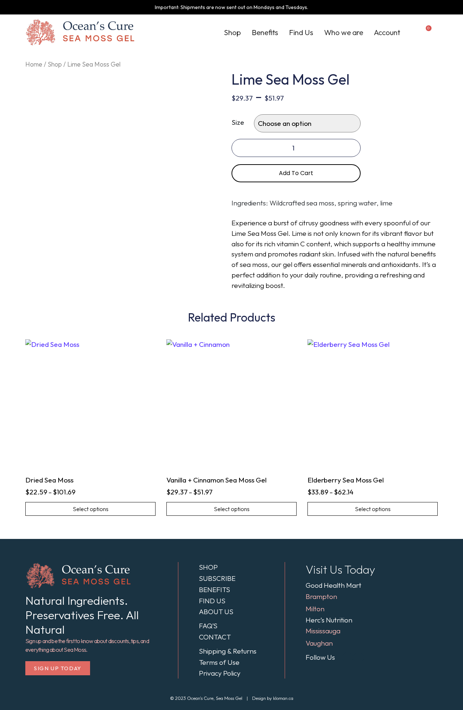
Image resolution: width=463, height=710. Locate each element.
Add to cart (296, 173)
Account (387, 32)
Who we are (343, 32)
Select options (91, 509)
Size (238, 122)
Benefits (265, 32)
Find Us (301, 32)
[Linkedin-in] (358, 657)
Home (33, 64)
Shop (232, 32)
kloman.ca (283, 698)
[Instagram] (347, 657)
